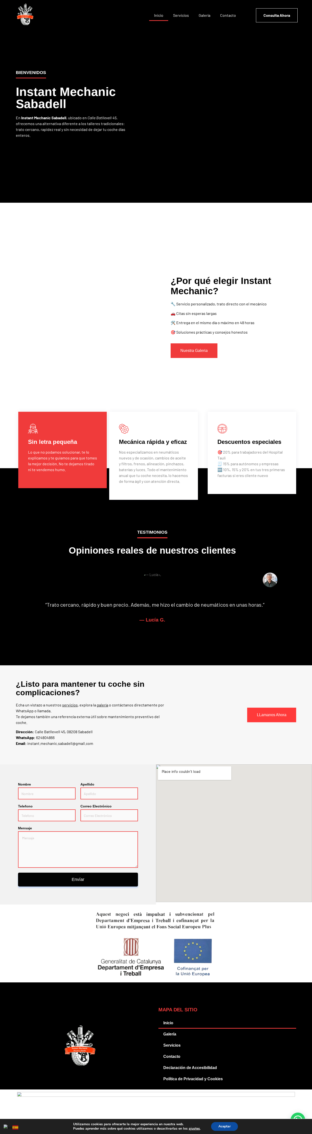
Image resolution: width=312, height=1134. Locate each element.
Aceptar (224, 1126)
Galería (204, 15)
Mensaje (25, 828)
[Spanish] (15, 1127)
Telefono (25, 806)
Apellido (87, 784)
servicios (70, 705)
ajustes (194, 1128)
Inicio (158, 15)
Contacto (228, 15)
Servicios (181, 15)
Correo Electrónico (96, 806)
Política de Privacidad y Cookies (193, 1079)
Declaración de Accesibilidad (190, 1068)
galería (102, 705)
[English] (8, 1127)
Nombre (24, 784)
